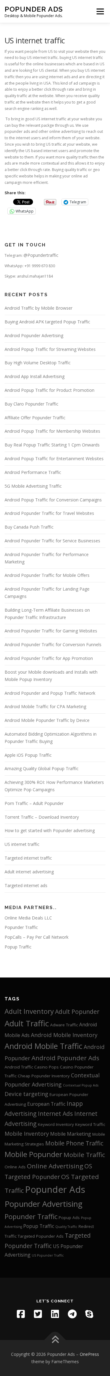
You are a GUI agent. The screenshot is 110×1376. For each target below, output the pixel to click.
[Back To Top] (55, 1340)
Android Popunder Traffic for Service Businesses (52, 541)
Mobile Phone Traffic (74, 1143)
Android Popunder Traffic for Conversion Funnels (53, 644)
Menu (100, 11)
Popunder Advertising (43, 1203)
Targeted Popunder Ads (41, 1236)
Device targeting (26, 1094)
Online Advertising (55, 1166)
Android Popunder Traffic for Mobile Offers (47, 575)
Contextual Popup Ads (80, 1085)
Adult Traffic (27, 1023)
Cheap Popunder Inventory (44, 1076)
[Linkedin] (55, 1314)
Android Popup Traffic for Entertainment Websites (54, 458)
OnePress (89, 1354)
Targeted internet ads (26, 885)
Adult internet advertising (29, 872)
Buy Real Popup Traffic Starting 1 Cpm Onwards (52, 445)
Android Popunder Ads (65, 1058)
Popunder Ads (34, 9)
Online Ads (15, 1167)
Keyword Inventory (56, 1124)
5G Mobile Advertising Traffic (33, 486)
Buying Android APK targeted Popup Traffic (47, 322)
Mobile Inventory (27, 1133)
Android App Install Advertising (34, 376)
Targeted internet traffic (28, 858)
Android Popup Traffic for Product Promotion (49, 390)
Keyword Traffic (90, 1124)
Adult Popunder (77, 1011)
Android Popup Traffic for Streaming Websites (50, 349)
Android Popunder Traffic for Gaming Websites (51, 631)
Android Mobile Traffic (43, 1046)
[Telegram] (72, 1314)
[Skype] (89, 1314)
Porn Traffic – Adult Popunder (34, 803)
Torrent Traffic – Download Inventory (42, 817)
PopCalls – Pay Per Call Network (36, 937)
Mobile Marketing (70, 1133)
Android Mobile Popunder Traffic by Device (47, 720)
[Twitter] (37, 1314)
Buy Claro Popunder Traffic (31, 404)
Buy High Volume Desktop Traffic (38, 363)
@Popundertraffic (41, 255)
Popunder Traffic (21, 927)
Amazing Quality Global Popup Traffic (42, 768)
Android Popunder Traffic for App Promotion (49, 658)
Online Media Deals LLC (28, 918)
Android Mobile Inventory (64, 1035)
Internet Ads (55, 1113)
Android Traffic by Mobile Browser (38, 308)
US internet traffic (22, 844)
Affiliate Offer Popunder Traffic (35, 417)
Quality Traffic (66, 1227)
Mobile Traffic (84, 1154)
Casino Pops (46, 1067)
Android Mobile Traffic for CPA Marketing (45, 706)
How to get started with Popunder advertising (50, 830)
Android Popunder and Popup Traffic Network (50, 693)
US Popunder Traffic (48, 1255)
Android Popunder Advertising (34, 335)
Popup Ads (69, 1217)
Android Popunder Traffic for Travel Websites (49, 513)
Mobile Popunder (33, 1154)
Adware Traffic (64, 1025)
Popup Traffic (18, 947)
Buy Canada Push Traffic (29, 527)
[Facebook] (20, 1314)
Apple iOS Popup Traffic (28, 755)
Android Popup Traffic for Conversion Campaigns (53, 500)
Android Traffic (19, 1067)
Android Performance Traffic (33, 472)
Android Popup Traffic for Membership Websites (52, 431)
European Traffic (46, 1104)
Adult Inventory (29, 1011)
